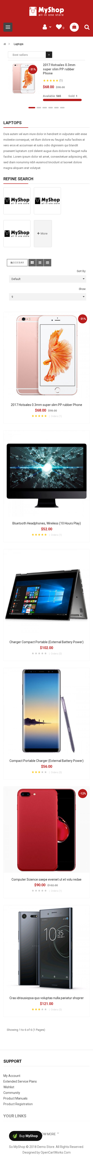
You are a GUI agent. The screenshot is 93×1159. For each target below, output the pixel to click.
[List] (40, 262)
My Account (11, 1076)
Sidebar (18, 262)
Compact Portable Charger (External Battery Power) (46, 761)
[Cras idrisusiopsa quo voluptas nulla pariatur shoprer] (46, 948)
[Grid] (32, 262)
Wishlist (8, 1087)
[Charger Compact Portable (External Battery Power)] (46, 592)
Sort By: (81, 271)
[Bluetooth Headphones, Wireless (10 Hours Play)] (46, 474)
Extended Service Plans (20, 1081)
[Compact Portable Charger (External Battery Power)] (46, 711)
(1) (61, 80)
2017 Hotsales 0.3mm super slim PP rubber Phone (59, 69)
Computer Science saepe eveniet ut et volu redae (46, 879)
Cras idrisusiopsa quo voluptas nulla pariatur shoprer (46, 998)
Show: (82, 289)
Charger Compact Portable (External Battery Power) (46, 642)
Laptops (18, 44)
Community (11, 1093)
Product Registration (18, 1104)
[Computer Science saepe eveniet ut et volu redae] (46, 830)
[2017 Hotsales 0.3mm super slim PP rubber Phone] (24, 78)
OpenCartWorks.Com (56, 1152)
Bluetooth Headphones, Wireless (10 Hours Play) (46, 523)
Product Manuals (15, 1098)
